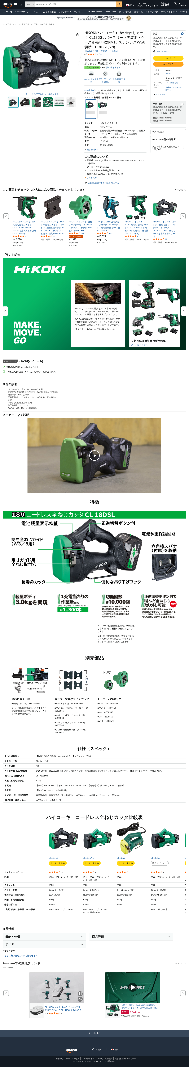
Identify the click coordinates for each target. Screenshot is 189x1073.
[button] (8, 12)
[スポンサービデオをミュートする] (80, 999)
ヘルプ (37, 12)
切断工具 (43, 24)
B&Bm (168, 74)
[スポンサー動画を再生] (132, 987)
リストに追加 (158, 131)
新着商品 (138, 12)
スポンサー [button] (7, 967)
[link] (25, 227)
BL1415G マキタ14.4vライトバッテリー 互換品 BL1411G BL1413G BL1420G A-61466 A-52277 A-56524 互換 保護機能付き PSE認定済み (64, 1009)
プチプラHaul (65, 12)
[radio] (13, 102)
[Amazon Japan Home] (71, 1051)
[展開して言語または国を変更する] (133, 5)
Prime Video (110, 12)
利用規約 (59, 1059)
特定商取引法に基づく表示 (125, 1059)
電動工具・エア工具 (30, 24)
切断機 (51, 24)
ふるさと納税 (49, 12)
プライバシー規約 (72, 1059)
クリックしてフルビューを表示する (42, 94)
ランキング (79, 12)
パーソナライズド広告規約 (92, 1059)
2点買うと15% (92, 67)
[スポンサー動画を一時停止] (80, 994)
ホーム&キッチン (169, 12)
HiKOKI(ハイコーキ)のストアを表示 (101, 51)
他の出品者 (89, 90)
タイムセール (125, 12)
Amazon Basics (94, 12)
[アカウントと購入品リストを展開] (157, 5)
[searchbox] (75, 4)
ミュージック (152, 12)
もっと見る (92, 177)
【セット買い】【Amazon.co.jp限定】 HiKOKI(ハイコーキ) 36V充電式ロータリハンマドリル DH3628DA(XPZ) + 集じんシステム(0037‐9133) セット (139, 1006)
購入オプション (159, 863)
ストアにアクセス (139, 345)
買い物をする (112, 67)
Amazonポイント (23, 12)
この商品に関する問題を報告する (103, 183)
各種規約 (108, 1059)
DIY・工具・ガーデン (11, 24)
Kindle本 (184, 12)
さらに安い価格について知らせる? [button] (20, 955)
